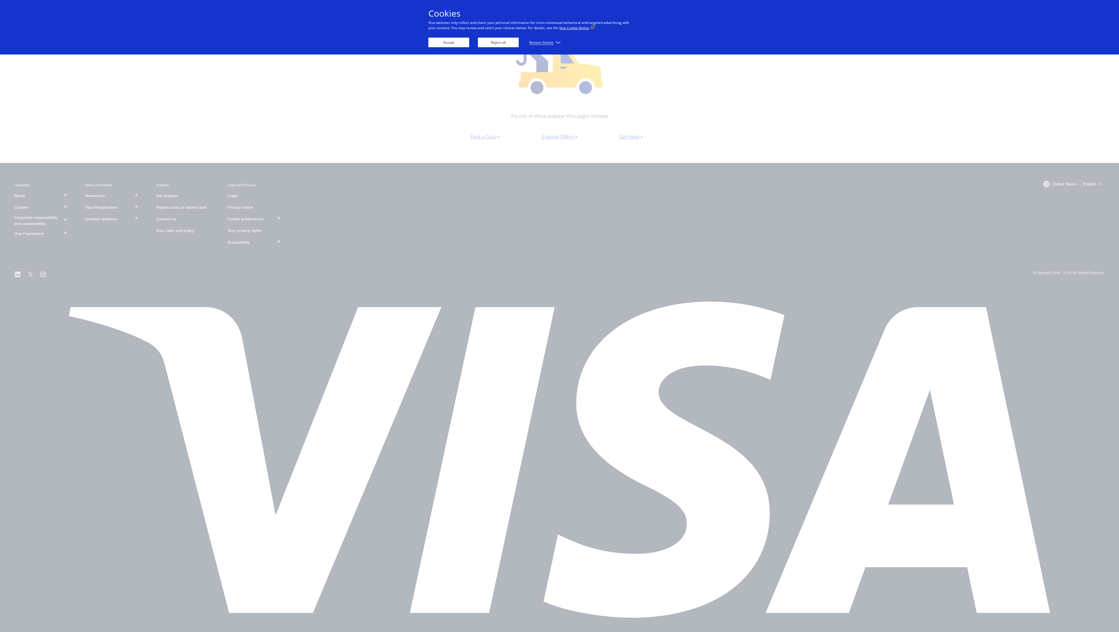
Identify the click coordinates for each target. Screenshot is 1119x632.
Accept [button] (448, 42)
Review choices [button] (541, 42)
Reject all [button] (498, 42)
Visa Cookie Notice (574, 27)
